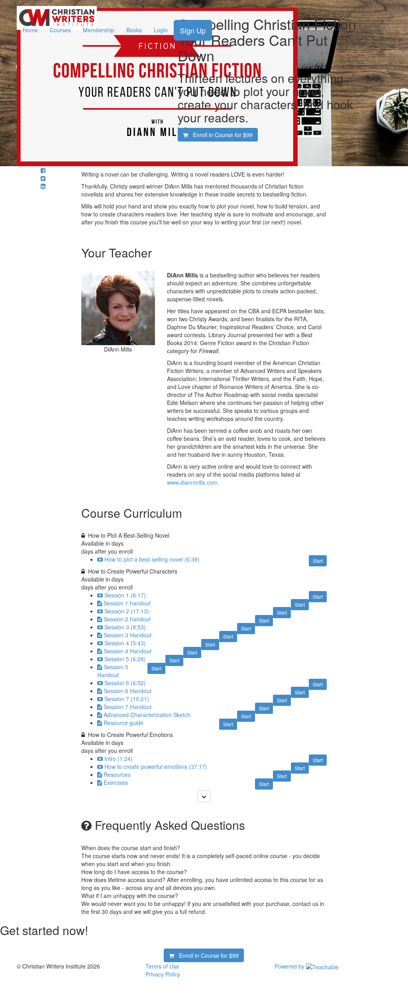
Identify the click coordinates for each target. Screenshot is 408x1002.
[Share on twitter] (43, 178)
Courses (60, 30)
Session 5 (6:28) (125, 659)
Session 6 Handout (127, 691)
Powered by (290, 966)
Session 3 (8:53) (125, 627)
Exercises (116, 782)
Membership (98, 30)
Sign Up (193, 30)
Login (161, 30)
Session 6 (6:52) (125, 683)
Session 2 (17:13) (126, 611)
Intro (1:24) (118, 758)
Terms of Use (162, 966)
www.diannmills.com (192, 482)
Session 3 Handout (127, 635)
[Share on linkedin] (43, 186)
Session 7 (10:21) (126, 699)
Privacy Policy (162, 974)
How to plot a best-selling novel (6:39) (152, 559)
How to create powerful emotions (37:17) (155, 766)
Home (30, 30)
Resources (117, 774)
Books (134, 30)
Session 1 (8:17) (125, 595)
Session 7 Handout (127, 707)
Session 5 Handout (112, 671)
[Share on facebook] (43, 170)
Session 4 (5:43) (125, 643)
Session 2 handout (127, 619)
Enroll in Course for (220, 135)
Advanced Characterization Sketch (147, 715)
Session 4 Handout (127, 651)
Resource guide (123, 723)
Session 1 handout (127, 603)
